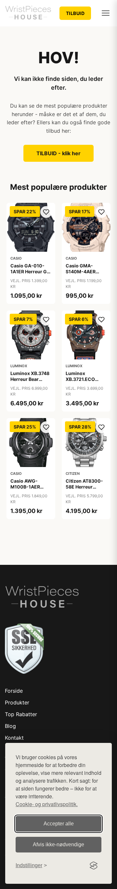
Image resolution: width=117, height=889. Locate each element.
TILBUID (75, 13)
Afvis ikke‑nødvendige (58, 844)
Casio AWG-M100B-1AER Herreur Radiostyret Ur (26, 490)
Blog (10, 726)
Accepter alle (59, 823)
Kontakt (14, 737)
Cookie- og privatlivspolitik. (47, 804)
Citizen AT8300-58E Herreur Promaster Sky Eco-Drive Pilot (84, 490)
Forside (14, 690)
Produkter (17, 702)
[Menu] (105, 13)
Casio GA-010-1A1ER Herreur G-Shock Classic (29, 271)
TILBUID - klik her (58, 153)
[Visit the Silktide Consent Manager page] (93, 865)
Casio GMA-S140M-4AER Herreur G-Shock (85, 271)
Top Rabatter (21, 714)
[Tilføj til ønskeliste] (46, 212)
